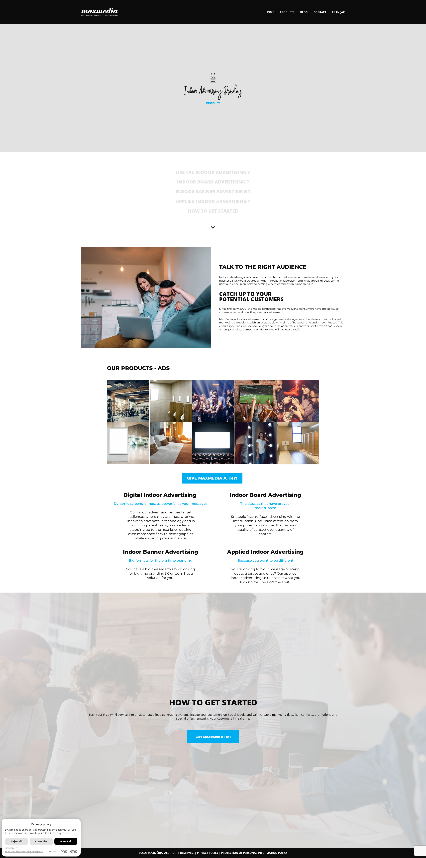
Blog (304, 12)
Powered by (54, 851)
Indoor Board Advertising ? (213, 182)
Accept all (65, 841)
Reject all (16, 841)
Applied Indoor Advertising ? (213, 201)
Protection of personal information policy (254, 853)
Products (287, 12)
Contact (320, 12)
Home (270, 12)
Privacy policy (207, 853)
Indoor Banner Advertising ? (213, 191)
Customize (41, 841)
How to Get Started (213, 211)
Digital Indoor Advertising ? (213, 172)
